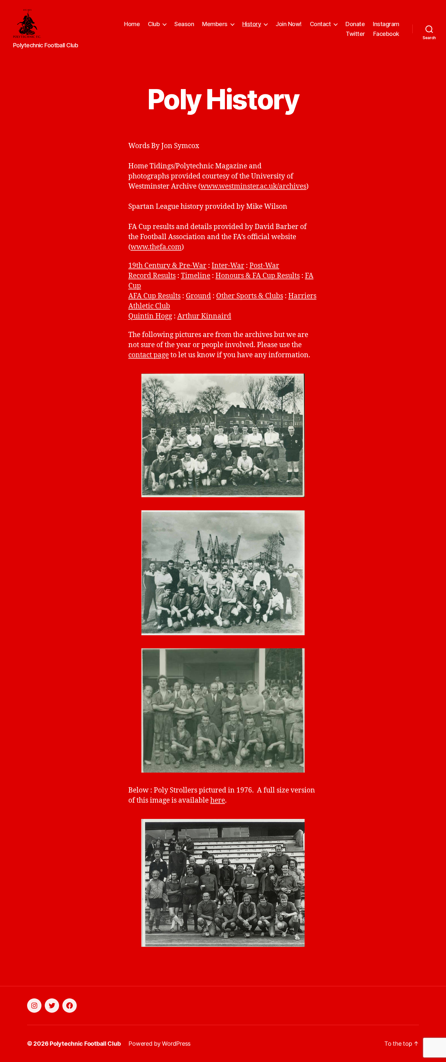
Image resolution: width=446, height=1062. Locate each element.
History (251, 24)
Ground (198, 296)
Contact (320, 24)
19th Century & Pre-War (167, 265)
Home (132, 24)
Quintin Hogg (150, 316)
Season (184, 24)
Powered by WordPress (159, 1043)
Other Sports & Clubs (249, 296)
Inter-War (228, 265)
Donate (355, 24)
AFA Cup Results (154, 296)
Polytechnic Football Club (85, 1043)
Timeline (195, 275)
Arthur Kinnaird (204, 316)
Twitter (355, 33)
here (217, 800)
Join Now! (289, 24)
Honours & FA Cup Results (257, 275)
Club (154, 24)
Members (215, 24)
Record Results (152, 275)
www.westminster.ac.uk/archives (253, 186)
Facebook (386, 33)
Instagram (386, 24)
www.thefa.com (156, 247)
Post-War (264, 265)
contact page (148, 355)
